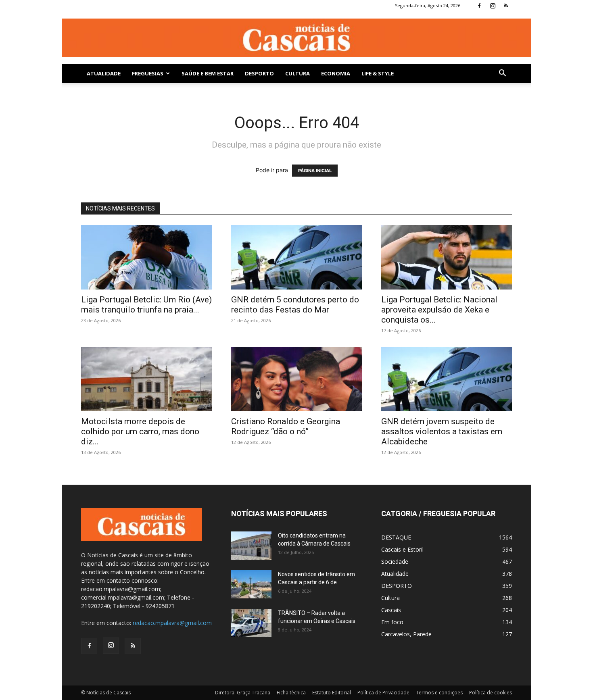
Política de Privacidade (383, 692)
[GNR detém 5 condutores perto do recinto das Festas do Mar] (296, 257)
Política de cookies (490, 692)
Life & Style (377, 73)
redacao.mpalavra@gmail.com (172, 623)
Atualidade (104, 73)
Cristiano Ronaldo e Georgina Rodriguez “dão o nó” (285, 426)
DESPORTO (259, 73)
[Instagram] (493, 5)
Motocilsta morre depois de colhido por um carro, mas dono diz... (140, 431)
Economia (335, 73)
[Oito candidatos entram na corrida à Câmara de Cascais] (251, 545)
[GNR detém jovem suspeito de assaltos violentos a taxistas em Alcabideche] (446, 379)
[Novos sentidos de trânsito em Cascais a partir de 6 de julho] (251, 584)
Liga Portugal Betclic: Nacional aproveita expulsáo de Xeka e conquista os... (439, 310)
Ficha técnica (291, 692)
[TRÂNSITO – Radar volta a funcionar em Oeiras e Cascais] (251, 623)
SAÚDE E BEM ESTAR (208, 73)
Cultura (297, 73)
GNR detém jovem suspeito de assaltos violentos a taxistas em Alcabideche (441, 431)
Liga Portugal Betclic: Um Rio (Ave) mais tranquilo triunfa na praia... (146, 305)
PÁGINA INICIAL (315, 170)
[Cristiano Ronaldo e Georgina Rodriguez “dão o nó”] (296, 379)
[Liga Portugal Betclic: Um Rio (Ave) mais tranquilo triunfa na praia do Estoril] (146, 257)
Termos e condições (439, 692)
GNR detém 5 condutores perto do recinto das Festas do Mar (295, 305)
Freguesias (147, 73)
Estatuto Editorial (331, 692)
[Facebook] (479, 5)
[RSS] (506, 5)
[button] (502, 74)
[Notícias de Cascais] (296, 38)
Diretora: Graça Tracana (242, 692)
